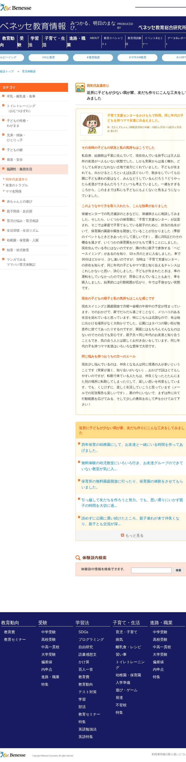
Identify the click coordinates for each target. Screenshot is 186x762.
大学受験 (48, 654)
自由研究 (85, 647)
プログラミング (91, 639)
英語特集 (85, 737)
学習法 (82, 622)
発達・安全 (15, 159)
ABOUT (94, 38)
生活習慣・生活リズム (23, 230)
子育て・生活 (126, 622)
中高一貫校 (50, 647)
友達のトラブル (17, 185)
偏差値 (46, 662)
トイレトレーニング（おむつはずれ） (21, 108)
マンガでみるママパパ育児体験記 (21, 262)
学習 (82, 699)
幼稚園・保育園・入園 (23, 240)
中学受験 (48, 632)
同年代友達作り (17, 179)
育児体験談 (29, 71)
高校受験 (48, 639)
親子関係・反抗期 (19, 211)
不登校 (121, 705)
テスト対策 (87, 692)
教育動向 (10, 622)
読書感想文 (87, 654)
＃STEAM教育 (137, 57)
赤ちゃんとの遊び (19, 201)
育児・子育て (126, 632)
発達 (119, 697)
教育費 (9, 632)
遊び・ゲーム (126, 690)
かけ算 (83, 662)
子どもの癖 (15, 150)
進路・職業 (50, 677)
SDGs (83, 632)
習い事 (121, 654)
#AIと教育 (48, 57)
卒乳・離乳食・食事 (21, 96)
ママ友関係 (14, 191)
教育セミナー (15, 639)
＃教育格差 (93, 57)
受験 (42, 622)
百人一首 (85, 669)
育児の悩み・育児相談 (23, 221)
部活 (82, 707)
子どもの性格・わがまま (18, 123)
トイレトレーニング (130, 665)
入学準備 (123, 682)
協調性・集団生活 (19, 169)
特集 (45, 684)
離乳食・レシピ (128, 647)
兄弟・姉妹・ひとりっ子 (16, 137)
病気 (119, 639)
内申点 (46, 669)
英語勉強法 (87, 729)
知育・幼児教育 (18, 250)
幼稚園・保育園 (128, 675)
